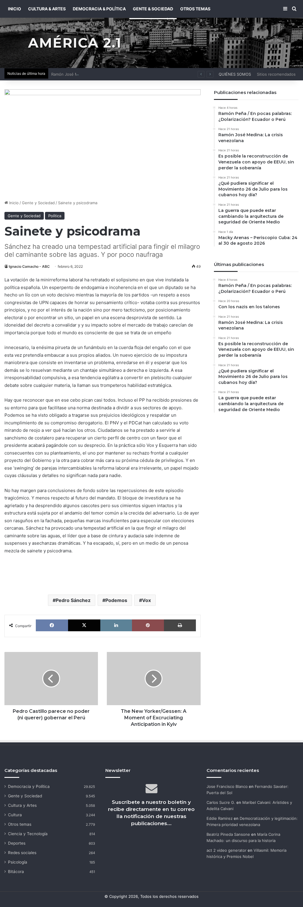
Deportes (16, 843)
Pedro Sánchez (73, 600)
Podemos (116, 600)
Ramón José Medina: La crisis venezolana (89, 74)
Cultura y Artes (22, 805)
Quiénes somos (235, 74)
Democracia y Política (29, 786)
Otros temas (19, 824)
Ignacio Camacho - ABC (29, 266)
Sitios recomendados (276, 74)
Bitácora (16, 871)
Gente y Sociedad (38, 202)
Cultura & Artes (47, 8)
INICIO (14, 8)
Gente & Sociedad (153, 8)
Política (54, 215)
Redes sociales (22, 852)
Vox (146, 600)
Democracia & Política (99, 8)
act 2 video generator (226, 850)
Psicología (17, 862)
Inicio (13, 202)
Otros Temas (195, 8)
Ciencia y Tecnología (28, 833)
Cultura (15, 814)
